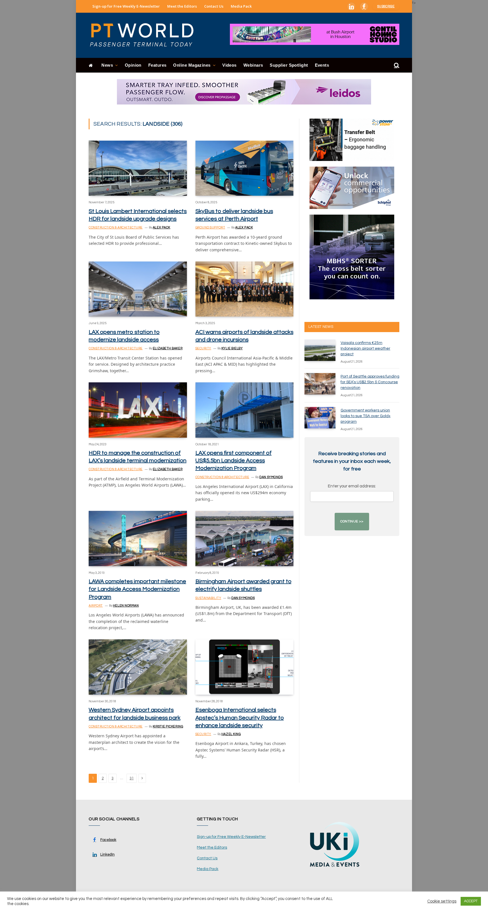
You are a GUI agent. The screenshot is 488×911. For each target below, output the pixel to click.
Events (322, 65)
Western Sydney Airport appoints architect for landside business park (134, 713)
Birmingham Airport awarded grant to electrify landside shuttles (243, 585)
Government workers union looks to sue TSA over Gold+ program (366, 416)
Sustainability (208, 598)
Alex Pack (161, 227)
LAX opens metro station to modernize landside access (124, 336)
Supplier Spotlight (289, 65)
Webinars (253, 65)
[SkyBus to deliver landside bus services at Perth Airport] (244, 168)
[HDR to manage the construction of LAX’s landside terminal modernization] (138, 409)
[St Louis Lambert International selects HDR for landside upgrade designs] (138, 168)
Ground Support (210, 227)
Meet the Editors (182, 6)
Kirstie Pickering (168, 726)
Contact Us (213, 6)
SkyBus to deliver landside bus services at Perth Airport (234, 215)
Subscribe (386, 6)
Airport (96, 605)
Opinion (133, 65)
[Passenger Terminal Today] (145, 35)
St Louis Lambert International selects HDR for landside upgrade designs (138, 215)
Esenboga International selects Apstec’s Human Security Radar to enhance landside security (239, 717)
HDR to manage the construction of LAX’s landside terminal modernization (137, 456)
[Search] (396, 65)
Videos (229, 65)
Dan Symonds (271, 477)
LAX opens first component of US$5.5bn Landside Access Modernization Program (233, 460)
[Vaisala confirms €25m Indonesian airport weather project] (320, 350)
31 (132, 778)
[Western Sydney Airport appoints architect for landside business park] (138, 666)
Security (203, 348)
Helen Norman (126, 605)
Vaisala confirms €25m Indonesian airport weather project (365, 348)
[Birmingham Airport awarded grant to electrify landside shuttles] (244, 538)
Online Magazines (191, 65)
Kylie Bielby (232, 348)
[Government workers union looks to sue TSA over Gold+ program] (320, 417)
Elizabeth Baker (167, 348)
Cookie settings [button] (441, 901)
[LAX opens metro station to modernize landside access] (138, 289)
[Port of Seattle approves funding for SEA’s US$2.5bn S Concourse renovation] (320, 384)
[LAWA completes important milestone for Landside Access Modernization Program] (138, 538)
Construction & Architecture (116, 227)
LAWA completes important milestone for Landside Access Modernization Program (137, 589)
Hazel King (231, 734)
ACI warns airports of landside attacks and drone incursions (244, 336)
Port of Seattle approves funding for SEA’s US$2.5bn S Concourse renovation (370, 382)
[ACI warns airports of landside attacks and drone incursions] (244, 289)
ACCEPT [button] (471, 901)
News (107, 65)
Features (157, 65)
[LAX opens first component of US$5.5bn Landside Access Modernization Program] (244, 409)
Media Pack (241, 6)
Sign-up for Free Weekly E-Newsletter (126, 6)
